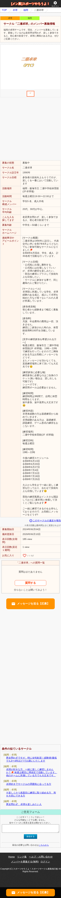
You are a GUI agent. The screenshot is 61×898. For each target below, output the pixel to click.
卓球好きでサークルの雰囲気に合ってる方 (28, 784)
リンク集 (22, 856)
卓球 (15, 10)
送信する (30, 836)
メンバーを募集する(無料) (25, 861)
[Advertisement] (30, 128)
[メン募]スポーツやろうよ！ (30, 3)
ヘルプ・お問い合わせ (41, 856)
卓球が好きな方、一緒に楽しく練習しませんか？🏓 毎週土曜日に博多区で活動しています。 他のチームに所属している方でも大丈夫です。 (31, 772)
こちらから (44, 845)
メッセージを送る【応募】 (30, 604)
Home (11, 856)
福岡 (25, 10)
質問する (30, 582)
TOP (4, 10)
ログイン (55, 4)
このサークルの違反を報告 (45, 520)
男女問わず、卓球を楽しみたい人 (24, 804)
